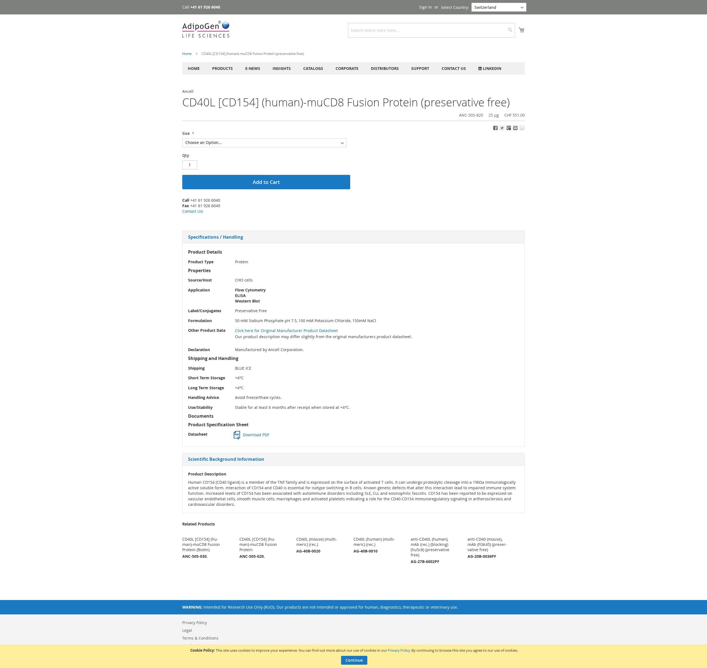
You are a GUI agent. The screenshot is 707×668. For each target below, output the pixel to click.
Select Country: (455, 7)
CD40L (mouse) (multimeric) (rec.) (316, 541)
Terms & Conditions (200, 638)
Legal (187, 630)
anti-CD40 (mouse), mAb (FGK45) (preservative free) (487, 544)
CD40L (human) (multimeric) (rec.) (374, 541)
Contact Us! (192, 211)
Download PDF (256, 434)
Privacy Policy (399, 650)
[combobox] (431, 30)
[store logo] (205, 29)
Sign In (425, 7)
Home (187, 53)
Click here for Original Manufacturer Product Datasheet (286, 330)
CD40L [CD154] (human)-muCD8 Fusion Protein (258, 544)
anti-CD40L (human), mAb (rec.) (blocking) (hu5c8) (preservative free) (430, 546)
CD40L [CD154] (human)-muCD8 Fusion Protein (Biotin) (201, 544)
